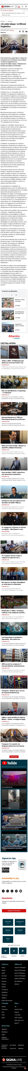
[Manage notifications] (25, 1068)
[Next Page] (16, 295)
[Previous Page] (11, 295)
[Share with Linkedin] (26, 31)
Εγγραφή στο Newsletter (14, 910)
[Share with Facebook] (20, 31)
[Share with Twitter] (23, 31)
